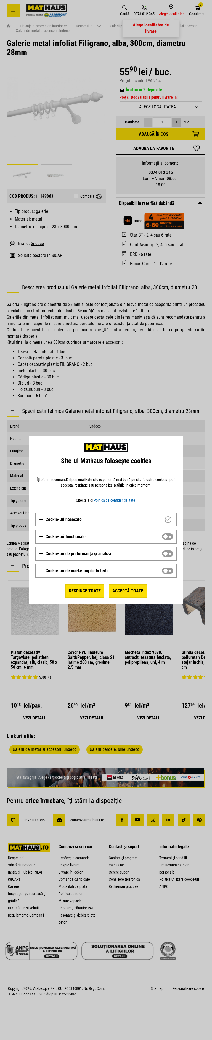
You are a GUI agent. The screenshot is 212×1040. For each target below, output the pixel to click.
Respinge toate (85, 590)
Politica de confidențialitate (114, 500)
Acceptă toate (127, 590)
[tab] (106, 519)
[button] (60, 519)
